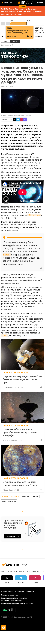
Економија (24, 571)
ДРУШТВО (36, 571)
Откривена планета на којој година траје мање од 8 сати (20, 483)
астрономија (26, 496)
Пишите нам (29, 592)
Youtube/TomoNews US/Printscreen (19, 115)
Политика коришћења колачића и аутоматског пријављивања (14, 599)
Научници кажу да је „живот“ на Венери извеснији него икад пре (22, 379)
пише (4, 335)
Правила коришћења (16, 592)
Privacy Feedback (26, 604)
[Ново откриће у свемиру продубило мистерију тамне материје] (22, 407)
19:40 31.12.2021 (7, 86)
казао (6, 254)
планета (35, 496)
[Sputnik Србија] (7, 4)
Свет (3, 571)
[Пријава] (27, 2)
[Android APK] (8, 610)
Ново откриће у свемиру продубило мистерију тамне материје (20, 432)
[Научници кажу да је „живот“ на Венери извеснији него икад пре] (22, 354)
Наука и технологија (9, 501)
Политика (12, 571)
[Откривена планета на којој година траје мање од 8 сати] (22, 460)
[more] (41, 268)
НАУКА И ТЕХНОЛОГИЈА (15, 372)
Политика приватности (10, 604)
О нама (4, 592)
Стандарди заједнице (9, 595)
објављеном (34, 215)
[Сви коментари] (3, 627)
